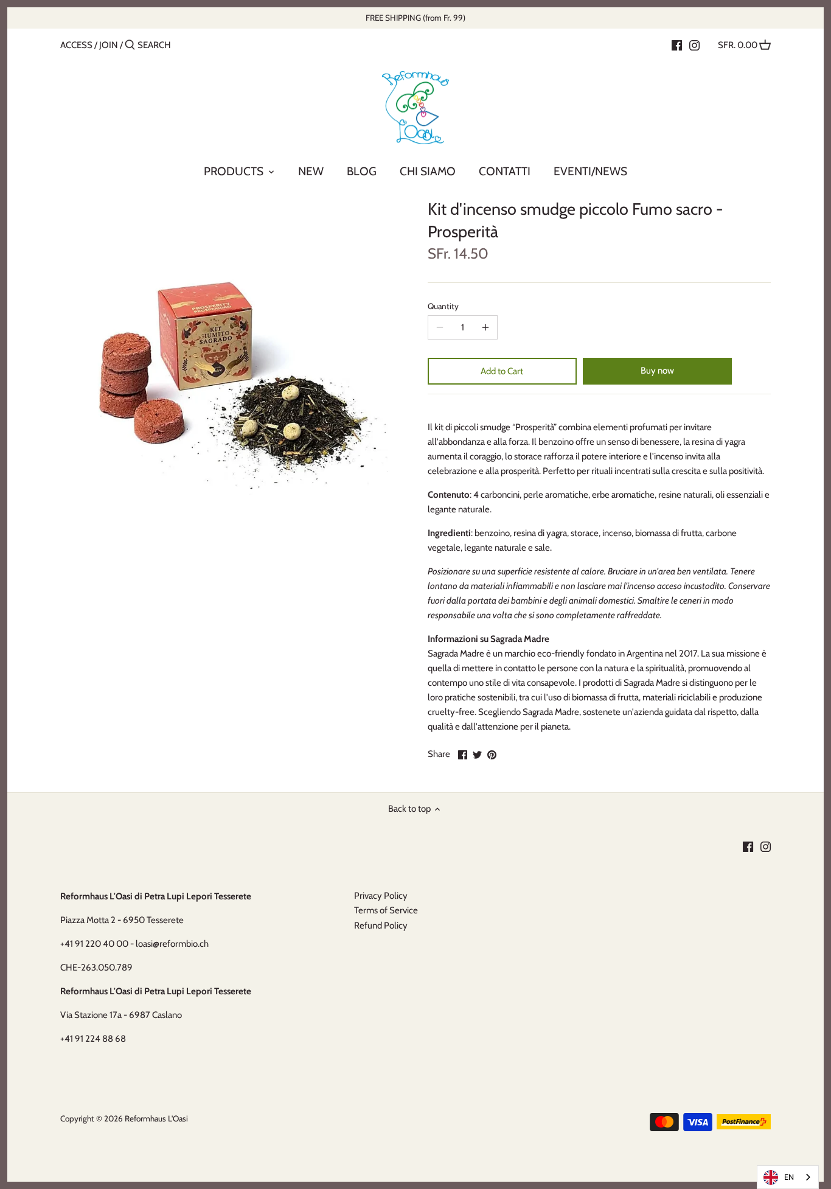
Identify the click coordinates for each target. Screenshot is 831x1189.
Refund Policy (381, 925)
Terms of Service (386, 910)
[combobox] (788, 1177)
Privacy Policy (381, 895)
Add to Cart (502, 371)
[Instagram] (694, 44)
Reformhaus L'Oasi (156, 1118)
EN (789, 1177)
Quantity (443, 306)
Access (76, 45)
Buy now (657, 370)
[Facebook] (677, 44)
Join (108, 45)
